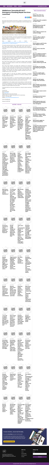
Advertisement (24, 455)
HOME (4, 6)
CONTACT (20, 6)
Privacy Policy (23, 453)
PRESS (15, 6)
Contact (22, 456)
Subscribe (40, 456)
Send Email (7, 92)
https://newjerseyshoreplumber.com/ (12, 97)
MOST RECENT (9, 6)
